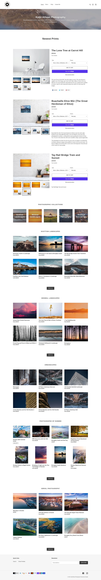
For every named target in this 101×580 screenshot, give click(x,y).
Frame (71, 60)
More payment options (69, 74)
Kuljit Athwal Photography (75, 576)
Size (53, 60)
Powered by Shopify (84, 576)
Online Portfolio (21, 561)
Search (14, 561)
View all (50, 288)
